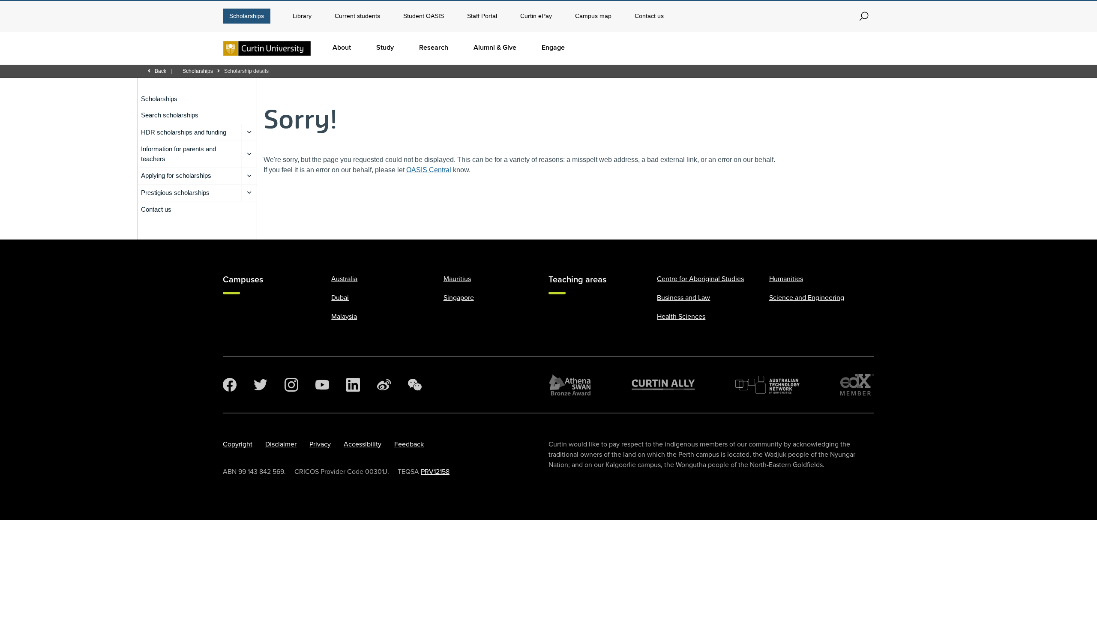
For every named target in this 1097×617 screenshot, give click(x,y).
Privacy (320, 444)
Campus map (593, 15)
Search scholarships (169, 115)
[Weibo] (384, 385)
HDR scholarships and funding (183, 132)
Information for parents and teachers (178, 153)
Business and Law (683, 298)
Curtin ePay (536, 15)
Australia (344, 279)
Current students (357, 15)
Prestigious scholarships (175, 192)
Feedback (409, 444)
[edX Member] (857, 384)
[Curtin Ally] (663, 384)
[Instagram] (291, 385)
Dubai (340, 298)
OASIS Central (428, 170)
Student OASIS (423, 15)
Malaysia (344, 316)
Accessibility (362, 444)
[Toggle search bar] (864, 16)
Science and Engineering (806, 298)
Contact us (649, 15)
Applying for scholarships (176, 175)
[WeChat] (415, 385)
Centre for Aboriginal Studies (700, 279)
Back (160, 71)
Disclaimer (281, 444)
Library (302, 15)
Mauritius (457, 279)
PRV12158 (435, 471)
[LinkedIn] (353, 385)
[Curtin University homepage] (267, 48)
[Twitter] (260, 385)
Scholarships (246, 15)
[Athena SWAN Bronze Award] (569, 384)
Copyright (237, 444)
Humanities (786, 279)
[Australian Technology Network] (767, 384)
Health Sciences (681, 316)
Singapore (459, 298)
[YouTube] (322, 385)
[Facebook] (230, 385)
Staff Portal (482, 15)
